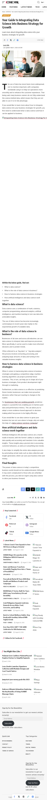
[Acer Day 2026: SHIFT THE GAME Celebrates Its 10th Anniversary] (38, 630)
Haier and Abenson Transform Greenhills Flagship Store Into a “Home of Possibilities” (17, 569)
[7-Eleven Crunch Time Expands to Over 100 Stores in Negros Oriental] (38, 547)
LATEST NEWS (7, 550)
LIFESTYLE (8, 11)
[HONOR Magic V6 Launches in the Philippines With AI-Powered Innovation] (38, 558)
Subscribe (8, 723)
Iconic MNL (12, 2)
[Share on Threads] (23, 796)
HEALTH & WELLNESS (9, 586)
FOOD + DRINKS (7, 622)
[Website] (30, 497)
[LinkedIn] (44, 497)
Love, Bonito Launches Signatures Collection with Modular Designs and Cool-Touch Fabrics (15, 668)
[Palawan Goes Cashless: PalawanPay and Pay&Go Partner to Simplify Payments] (39, 658)
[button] (4, 2)
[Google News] (34, 532)
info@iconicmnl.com (19, 504)
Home (3, 11)
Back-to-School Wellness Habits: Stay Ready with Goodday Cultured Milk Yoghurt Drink (16, 617)
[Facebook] (33, 497)
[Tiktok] (13, 532)
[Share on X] (10, 40)
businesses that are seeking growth (19, 402)
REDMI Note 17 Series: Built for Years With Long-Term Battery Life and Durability (16, 593)
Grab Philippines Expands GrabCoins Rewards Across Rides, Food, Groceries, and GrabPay (16, 605)
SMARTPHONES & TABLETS (11, 562)
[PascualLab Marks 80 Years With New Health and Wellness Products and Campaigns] (38, 582)
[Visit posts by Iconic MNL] (4, 498)
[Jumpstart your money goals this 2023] (39, 681)
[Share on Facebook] (7, 40)
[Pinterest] (41, 497)
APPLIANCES (6, 574)
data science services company (24, 423)
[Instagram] (38, 497)
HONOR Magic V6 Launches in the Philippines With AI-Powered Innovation (15, 557)
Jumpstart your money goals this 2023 (16, 679)
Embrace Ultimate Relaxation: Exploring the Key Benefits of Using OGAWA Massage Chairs (16, 691)
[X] (36, 497)
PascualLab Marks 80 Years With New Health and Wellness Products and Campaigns (16, 581)
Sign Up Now (33, 783)
